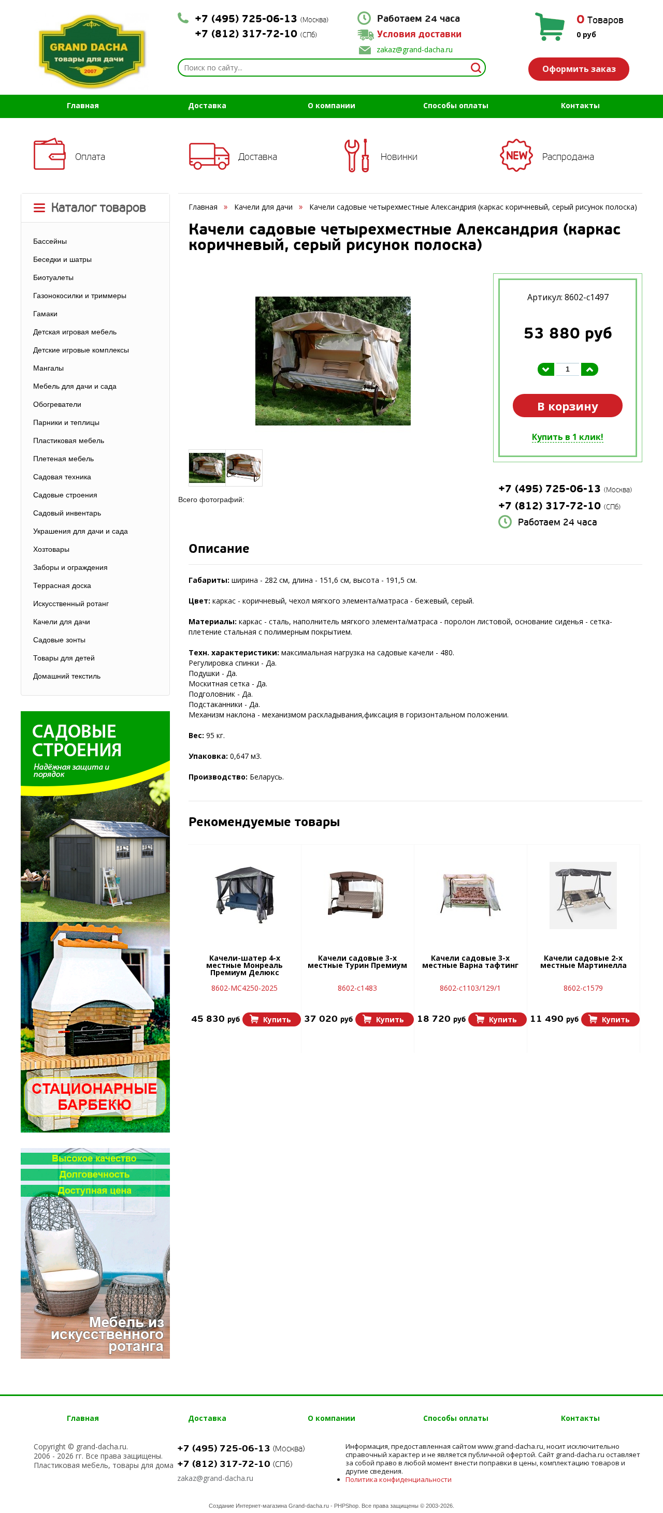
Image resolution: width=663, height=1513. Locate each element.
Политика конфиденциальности (398, 1479)
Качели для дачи (263, 207)
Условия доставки (419, 34)
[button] (271, 1019)
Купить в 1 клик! (567, 437)
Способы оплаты (455, 105)
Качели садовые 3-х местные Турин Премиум (357, 962)
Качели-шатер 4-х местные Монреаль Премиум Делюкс (244, 965)
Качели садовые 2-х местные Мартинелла (583, 962)
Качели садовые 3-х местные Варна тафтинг (470, 962)
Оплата (90, 157)
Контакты (580, 105)
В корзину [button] (567, 406)
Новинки (399, 157)
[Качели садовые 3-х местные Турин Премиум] (357, 895)
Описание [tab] (219, 550)
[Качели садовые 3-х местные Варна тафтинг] (470, 895)
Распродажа (568, 157)
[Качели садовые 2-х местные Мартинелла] (583, 895)
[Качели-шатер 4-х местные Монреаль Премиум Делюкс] (244, 895)
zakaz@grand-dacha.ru (415, 49)
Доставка (207, 105)
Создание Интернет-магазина (248, 1506)
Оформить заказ (579, 69)
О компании (331, 105)
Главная (83, 105)
